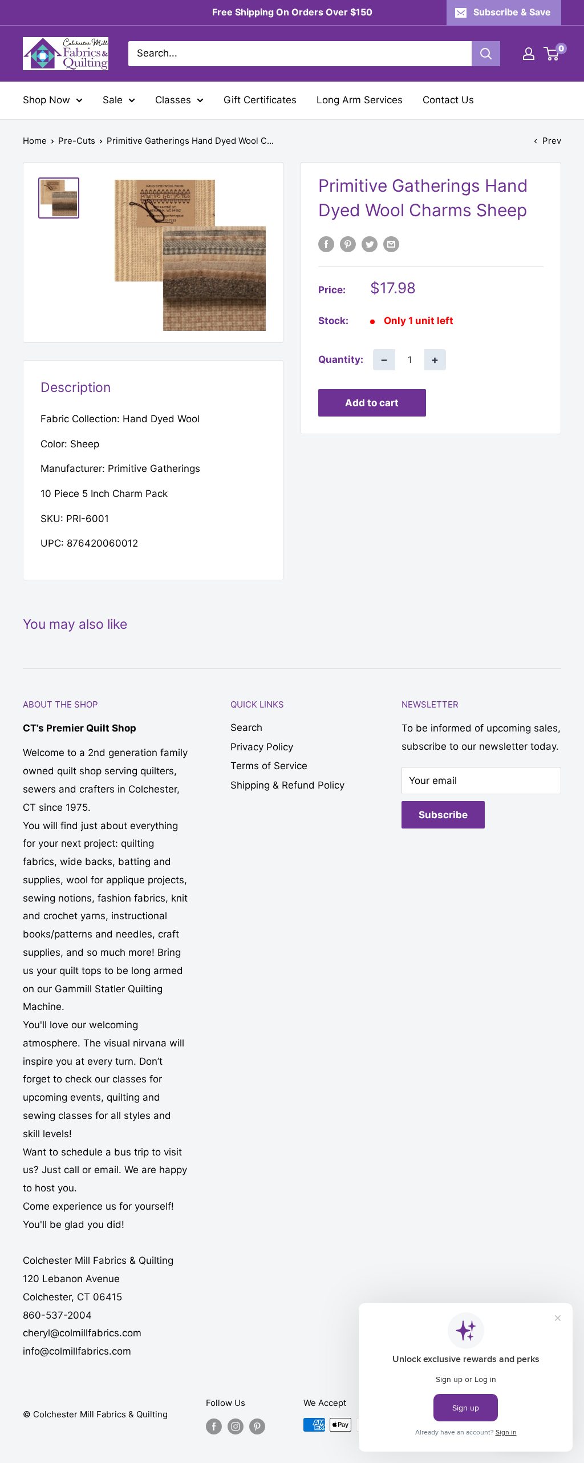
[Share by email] (391, 244)
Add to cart (372, 403)
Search (246, 727)
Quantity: (340, 359)
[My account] (528, 53)
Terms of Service (268, 765)
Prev (551, 140)
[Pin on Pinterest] (348, 244)
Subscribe (443, 815)
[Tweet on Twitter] (370, 244)
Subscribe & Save (512, 12)
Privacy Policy (261, 747)
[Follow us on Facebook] (214, 1426)
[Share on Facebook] (326, 244)
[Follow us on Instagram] (236, 1426)
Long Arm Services (360, 100)
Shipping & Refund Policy (287, 785)
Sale (113, 100)
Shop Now (46, 100)
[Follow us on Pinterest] (257, 1426)
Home (35, 140)
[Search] (486, 53)
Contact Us (448, 100)
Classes (173, 100)
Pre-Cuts (76, 140)
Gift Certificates (260, 100)
